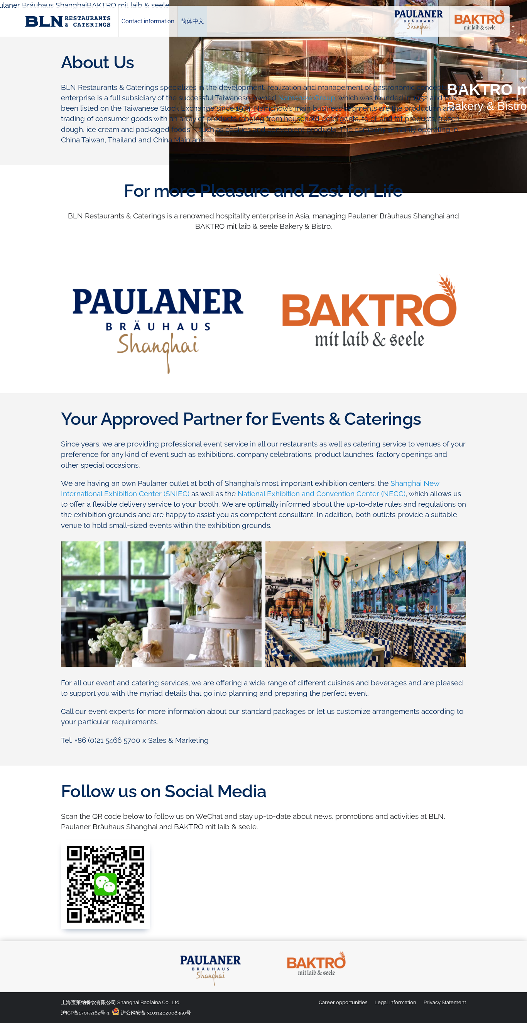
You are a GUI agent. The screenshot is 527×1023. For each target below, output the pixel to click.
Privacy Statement (445, 1002)
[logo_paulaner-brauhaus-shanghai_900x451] (158, 267)
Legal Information (395, 1002)
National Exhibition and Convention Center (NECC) (321, 493)
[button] (68, 604)
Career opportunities (343, 1002)
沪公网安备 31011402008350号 (155, 1013)
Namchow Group (306, 97)
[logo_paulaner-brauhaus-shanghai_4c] (210, 951)
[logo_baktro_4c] (316, 951)
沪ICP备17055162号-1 (85, 1013)
